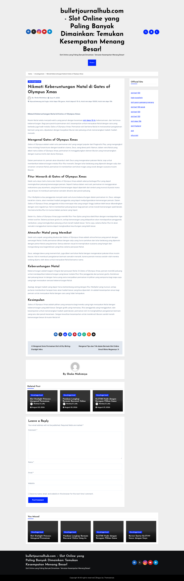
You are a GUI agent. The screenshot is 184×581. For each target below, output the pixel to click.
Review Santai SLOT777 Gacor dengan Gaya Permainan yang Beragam (141, 538)
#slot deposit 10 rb (73, 101)
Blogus (98, 578)
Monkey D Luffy (39, 404)
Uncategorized (34, 81)
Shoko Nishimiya (40, 98)
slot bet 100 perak (138, 107)
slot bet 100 (135, 93)
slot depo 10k (136, 121)
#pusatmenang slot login (39, 101)
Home (92, 62)
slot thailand (136, 126)
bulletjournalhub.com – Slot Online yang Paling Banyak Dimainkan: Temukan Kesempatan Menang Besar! (55, 560)
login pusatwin (137, 98)
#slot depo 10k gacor (57, 101)
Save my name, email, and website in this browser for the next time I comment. (61, 494)
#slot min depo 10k (105, 101)
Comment (32, 430)
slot (132, 131)
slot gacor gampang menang (142, 102)
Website (31, 483)
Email (31, 473)
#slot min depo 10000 (89, 101)
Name (31, 462)
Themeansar (109, 578)
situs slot (134, 135)
